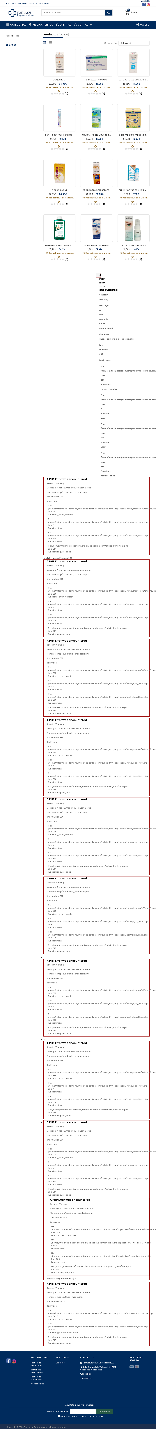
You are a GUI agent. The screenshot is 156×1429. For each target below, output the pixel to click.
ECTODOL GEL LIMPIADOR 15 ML (134, 79)
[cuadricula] (45, 42)
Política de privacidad (36, 1364)
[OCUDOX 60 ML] (60, 173)
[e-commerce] (21, 12)
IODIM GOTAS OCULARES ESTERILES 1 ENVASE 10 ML (97, 190)
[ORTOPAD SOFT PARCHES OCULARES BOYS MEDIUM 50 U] (133, 118)
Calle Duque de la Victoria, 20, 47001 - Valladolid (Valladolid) (98, 1368)
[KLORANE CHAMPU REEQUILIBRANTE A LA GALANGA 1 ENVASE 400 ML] (60, 228)
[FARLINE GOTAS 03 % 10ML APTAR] (133, 173)
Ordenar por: (111, 43)
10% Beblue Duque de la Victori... (59, 87)
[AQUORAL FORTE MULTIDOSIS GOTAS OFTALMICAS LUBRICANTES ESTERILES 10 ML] (96, 118)
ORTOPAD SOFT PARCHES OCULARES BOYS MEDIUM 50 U (134, 135)
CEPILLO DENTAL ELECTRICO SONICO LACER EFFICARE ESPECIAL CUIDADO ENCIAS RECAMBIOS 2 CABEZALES (60, 135)
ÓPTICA (12, 45)
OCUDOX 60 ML (59, 190)
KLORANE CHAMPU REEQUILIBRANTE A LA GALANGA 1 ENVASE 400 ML (60, 245)
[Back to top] (152, 1423)
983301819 (146, 1)
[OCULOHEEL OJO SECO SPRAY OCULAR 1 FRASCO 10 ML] (133, 228)
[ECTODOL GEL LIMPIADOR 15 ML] (133, 62)
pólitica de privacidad (92, 1416)
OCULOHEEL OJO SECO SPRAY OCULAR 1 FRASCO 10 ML (134, 245)
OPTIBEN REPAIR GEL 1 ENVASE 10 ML (97, 245)
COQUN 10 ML (59, 79)
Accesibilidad (37, 1383)
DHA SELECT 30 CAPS (96, 79)
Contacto (60, 1362)
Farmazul (28, 1427)
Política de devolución (36, 1378)
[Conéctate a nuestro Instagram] (148, 4)
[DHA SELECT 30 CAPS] (96, 62)
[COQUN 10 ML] (60, 62)
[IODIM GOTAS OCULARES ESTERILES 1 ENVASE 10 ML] (96, 173)
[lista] (51, 42)
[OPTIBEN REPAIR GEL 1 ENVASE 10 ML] (96, 228)
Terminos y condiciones (37, 1371)
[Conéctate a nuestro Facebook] (144, 4)
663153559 (87, 1378)
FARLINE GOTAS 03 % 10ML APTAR (134, 190)
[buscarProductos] (108, 13)
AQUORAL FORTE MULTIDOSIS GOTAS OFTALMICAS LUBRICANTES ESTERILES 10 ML (97, 135)
